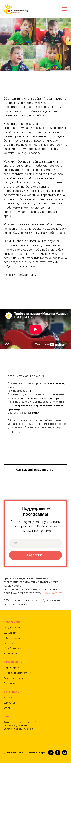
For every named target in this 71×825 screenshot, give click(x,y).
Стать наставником (13, 678)
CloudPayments (53, 593)
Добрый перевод (12, 667)
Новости (8, 697)
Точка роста (9, 643)
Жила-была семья (12, 648)
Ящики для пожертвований (17, 673)
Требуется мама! (12, 627)
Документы (9, 703)
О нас (8, 716)
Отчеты (7, 708)
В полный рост (11, 653)
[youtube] (64, 752)
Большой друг (10, 633)
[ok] (57, 752)
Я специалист (10, 683)
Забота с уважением (14, 638)
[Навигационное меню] (64, 9)
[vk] (51, 752)
